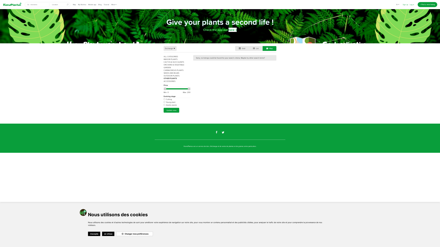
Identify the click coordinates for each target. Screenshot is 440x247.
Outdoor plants (171, 75)
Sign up (405, 4)
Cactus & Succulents (174, 62)
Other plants (170, 78)
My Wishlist (82, 4)
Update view (171, 110)
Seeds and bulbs (171, 73)
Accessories (169, 81)
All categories (171, 56)
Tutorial (106, 4)
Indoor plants (170, 59)
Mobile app (92, 4)
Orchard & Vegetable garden (174, 66)
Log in (412, 4)
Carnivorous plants (173, 70)
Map (74, 4)
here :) (232, 30)
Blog (100, 4)
